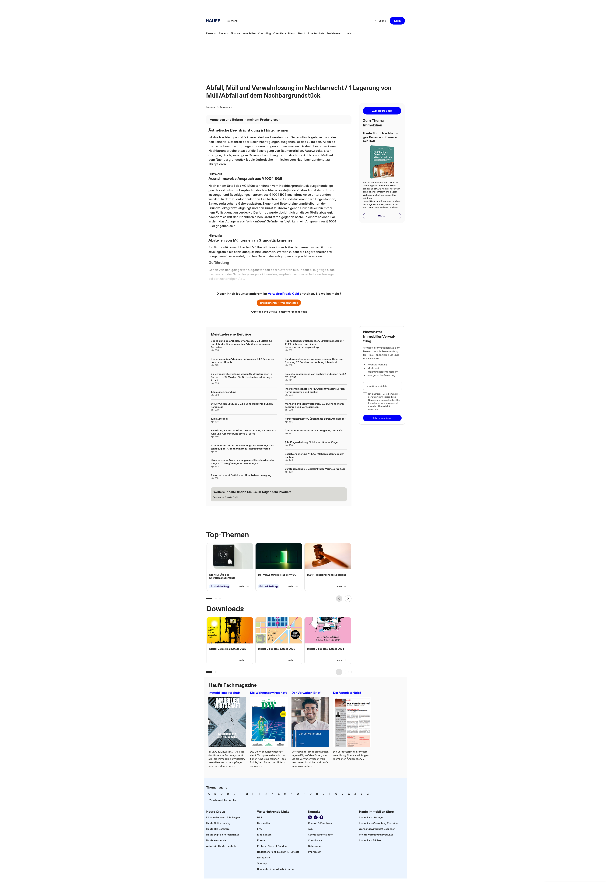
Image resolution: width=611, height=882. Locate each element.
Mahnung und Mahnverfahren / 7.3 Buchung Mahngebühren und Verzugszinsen (315, 405)
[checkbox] (365, 394)
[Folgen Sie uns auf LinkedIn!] (310, 817)
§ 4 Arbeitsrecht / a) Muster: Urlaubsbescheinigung (241, 475)
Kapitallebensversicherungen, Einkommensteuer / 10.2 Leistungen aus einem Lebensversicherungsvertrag (314, 344)
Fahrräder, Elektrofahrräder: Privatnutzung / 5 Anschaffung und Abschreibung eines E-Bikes (243, 432)
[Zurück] (339, 598)
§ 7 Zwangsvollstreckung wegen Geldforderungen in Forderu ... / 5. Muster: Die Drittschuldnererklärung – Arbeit (241, 377)
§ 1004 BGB (278, 194)
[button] (397, 21)
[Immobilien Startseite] (214, 21)
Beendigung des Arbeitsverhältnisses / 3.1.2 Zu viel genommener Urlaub (243, 360)
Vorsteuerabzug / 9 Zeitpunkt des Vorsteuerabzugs (315, 468)
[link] (211, 33)
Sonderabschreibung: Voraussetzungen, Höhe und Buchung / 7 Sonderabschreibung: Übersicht (314, 360)
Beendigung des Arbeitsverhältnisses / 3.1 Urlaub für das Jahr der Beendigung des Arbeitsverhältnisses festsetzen (241, 344)
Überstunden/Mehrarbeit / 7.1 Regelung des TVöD (314, 430)
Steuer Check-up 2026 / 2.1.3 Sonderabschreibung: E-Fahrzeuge (242, 405)
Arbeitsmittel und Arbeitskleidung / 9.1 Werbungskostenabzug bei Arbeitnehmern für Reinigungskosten (242, 447)
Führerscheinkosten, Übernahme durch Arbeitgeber (315, 418)
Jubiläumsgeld (219, 418)
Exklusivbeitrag (220, 586)
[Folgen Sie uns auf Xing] (316, 817)
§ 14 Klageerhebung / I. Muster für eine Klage (311, 442)
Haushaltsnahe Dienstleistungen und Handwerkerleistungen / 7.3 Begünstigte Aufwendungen (242, 462)
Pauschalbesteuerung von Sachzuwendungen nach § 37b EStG (316, 375)
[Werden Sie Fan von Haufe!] (321, 817)
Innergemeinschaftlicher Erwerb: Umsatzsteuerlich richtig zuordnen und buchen (315, 390)
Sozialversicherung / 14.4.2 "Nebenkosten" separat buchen (314, 455)
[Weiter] (348, 598)
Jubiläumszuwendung (223, 391)
